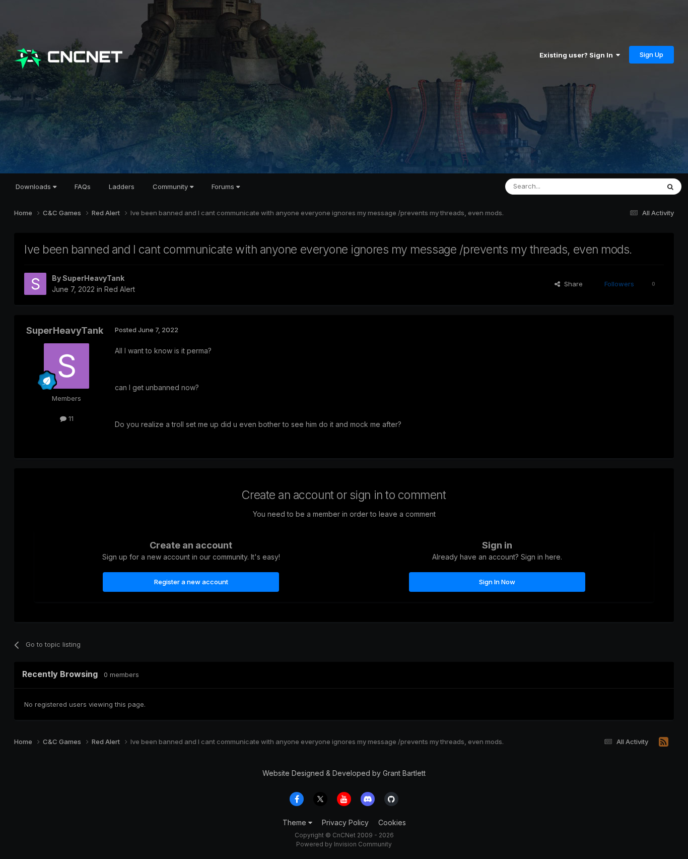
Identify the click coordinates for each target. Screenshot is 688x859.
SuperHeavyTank (93, 278)
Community (171, 186)
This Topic (630, 186)
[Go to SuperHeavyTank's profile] (35, 284)
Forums (224, 186)
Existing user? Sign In (577, 55)
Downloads (34, 186)
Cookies (392, 822)
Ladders (121, 186)
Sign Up (651, 54)
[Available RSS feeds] (663, 742)
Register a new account (191, 582)
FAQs (83, 186)
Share (571, 284)
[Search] (670, 186)
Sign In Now (497, 582)
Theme (295, 822)
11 (70, 418)
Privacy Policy (345, 822)
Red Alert (119, 289)
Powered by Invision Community (344, 844)
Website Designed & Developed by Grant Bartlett (344, 773)
